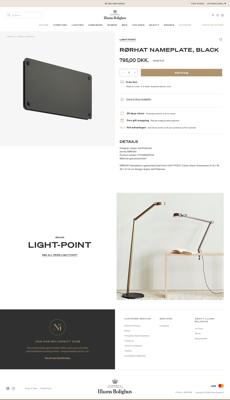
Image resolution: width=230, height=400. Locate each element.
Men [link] (125, 25)
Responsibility (201, 338)
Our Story (199, 328)
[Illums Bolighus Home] (115, 14)
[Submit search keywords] (9, 15)
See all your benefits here (57, 357)
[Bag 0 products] (222, 14)
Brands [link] (169, 25)
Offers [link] (44, 25)
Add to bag (181, 72)
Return (127, 330)
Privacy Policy (45, 388)
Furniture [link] (60, 25)
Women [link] (112, 25)
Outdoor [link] (185, 25)
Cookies (128, 350)
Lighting (10, 36)
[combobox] (24, 15)
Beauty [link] (154, 25)
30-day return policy (115, 3)
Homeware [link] (95, 25)
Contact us (129, 340)
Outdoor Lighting (26, 36)
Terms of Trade (31, 388)
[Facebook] (7, 388)
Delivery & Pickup (132, 325)
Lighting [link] (78, 25)
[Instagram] (13, 388)
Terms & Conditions (133, 345)
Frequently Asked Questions (137, 335)
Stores (198, 333)
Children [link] (138, 25)
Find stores (197, 3)
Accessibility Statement (135, 355)
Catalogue (164, 325)
